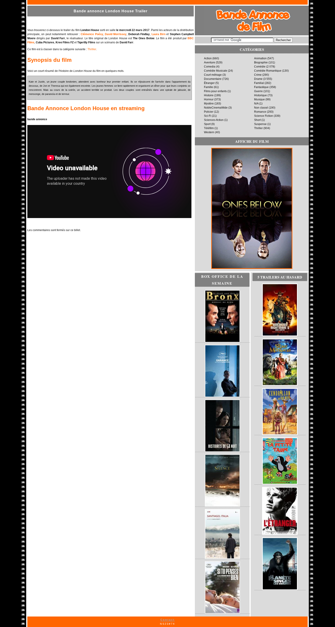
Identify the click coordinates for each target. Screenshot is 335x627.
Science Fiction (263, 115)
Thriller (92, 49)
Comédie (259, 66)
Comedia (209, 66)
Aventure (209, 62)
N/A (256, 103)
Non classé (261, 107)
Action (208, 58)
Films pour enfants (215, 91)
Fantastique (261, 87)
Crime (258, 74)
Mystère (209, 103)
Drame (258, 79)
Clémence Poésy (92, 34)
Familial (259, 83)
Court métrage (213, 74)
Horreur (209, 99)
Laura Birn (158, 34)
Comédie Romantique (267, 70)
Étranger (209, 83)
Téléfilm (209, 128)
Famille (208, 87)
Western (209, 132)
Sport (207, 124)
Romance (260, 111)
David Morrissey (115, 34)
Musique (259, 99)
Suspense (260, 124)
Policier (208, 111)
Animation (260, 58)
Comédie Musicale (215, 70)
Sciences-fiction (214, 120)
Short (257, 120)
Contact (167, 619)
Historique (260, 95)
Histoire (209, 95)
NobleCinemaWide (216, 107)
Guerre (258, 91)
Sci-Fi (207, 115)
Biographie (261, 62)
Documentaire (213, 79)
